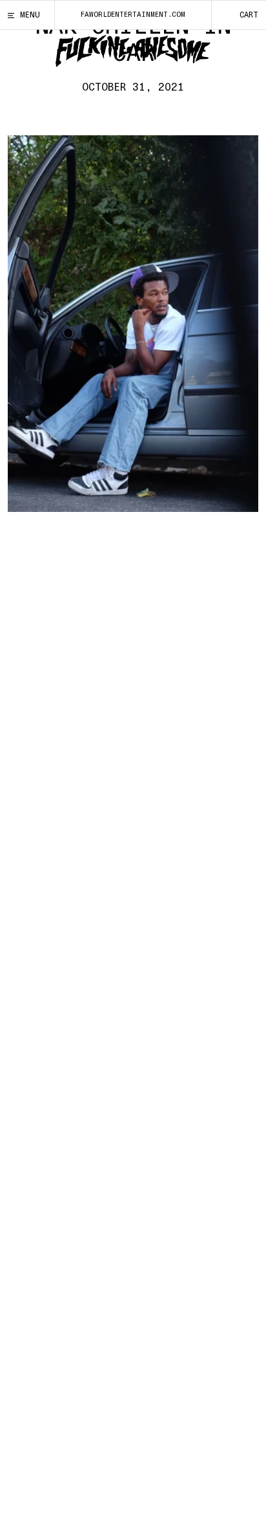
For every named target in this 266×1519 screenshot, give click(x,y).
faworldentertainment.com (133, 14)
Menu (30, 15)
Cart (249, 15)
